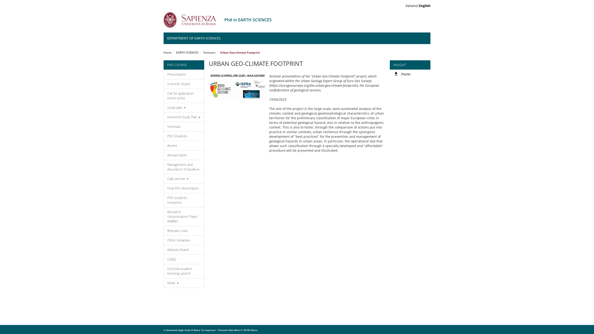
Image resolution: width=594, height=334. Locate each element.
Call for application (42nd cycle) (180, 95)
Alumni (172, 145)
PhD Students (177, 136)
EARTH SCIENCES (187, 53)
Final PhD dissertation (183, 188)
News (171, 283)
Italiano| (418, 5)
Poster (406, 74)
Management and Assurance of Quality (182, 166)
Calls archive (176, 179)
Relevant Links (177, 230)
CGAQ (171, 259)
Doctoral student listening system (179, 271)
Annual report (177, 155)
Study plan (175, 107)
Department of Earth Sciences (194, 38)
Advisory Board (178, 249)
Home (167, 53)
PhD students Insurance (177, 200)
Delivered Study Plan (182, 117)
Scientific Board (178, 84)
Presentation (176, 74)
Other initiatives (178, 240)
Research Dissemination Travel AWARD (182, 216)
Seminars (209, 53)
